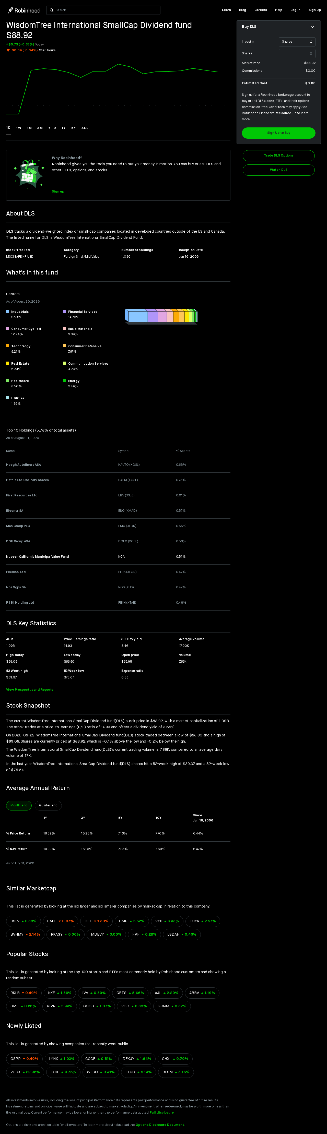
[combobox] (107, 10)
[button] (8, 130)
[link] (226, 10)
